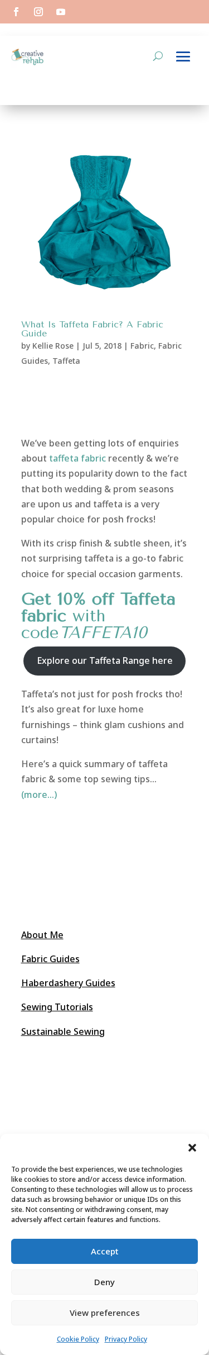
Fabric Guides (50, 959)
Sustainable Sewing (63, 1031)
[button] (192, 1147)
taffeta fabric (77, 458)
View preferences (105, 1312)
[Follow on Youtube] (61, 12)
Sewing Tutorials (57, 1007)
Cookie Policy (78, 1339)
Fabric (142, 345)
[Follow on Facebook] (16, 12)
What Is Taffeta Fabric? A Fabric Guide (92, 329)
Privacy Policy (126, 1339)
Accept (105, 1251)
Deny (104, 1281)
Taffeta (66, 360)
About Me (42, 935)
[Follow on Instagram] (38, 12)
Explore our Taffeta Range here (105, 660)
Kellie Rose (53, 345)
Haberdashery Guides (68, 983)
